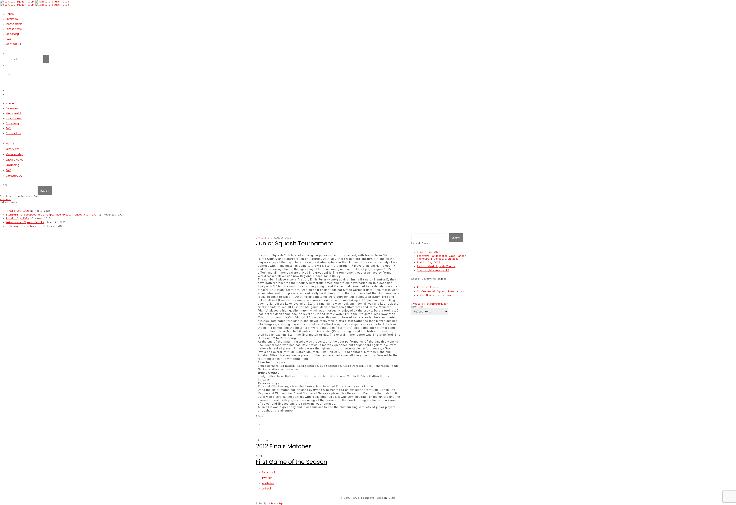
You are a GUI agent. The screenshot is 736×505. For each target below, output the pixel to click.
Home (10, 14)
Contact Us (13, 44)
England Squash (428, 287)
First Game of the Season (291, 462)
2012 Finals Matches (284, 446)
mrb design (275, 503)
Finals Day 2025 (17, 210)
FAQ (8, 39)
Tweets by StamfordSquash (429, 303)
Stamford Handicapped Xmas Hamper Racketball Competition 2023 (52, 214)
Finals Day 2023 (17, 218)
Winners (5, 199)
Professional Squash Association (441, 291)
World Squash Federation (434, 295)
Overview (12, 19)
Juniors (261, 237)
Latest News (14, 29)
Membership (14, 24)
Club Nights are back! (22, 226)
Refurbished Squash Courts (25, 222)
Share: (260, 415)
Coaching (12, 34)
